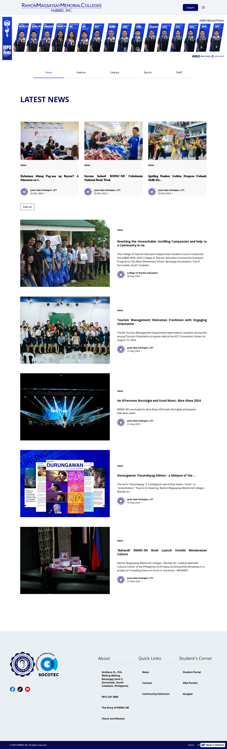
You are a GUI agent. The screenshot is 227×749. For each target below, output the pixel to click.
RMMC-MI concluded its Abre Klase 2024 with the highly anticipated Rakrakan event (156, 411)
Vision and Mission (113, 718)
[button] (203, 7)
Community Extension (156, 694)
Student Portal (192, 672)
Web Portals (190, 683)
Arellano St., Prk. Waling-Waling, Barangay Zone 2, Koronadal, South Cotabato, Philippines (115, 679)
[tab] (48, 72)
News (145, 672)
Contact (147, 683)
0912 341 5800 (110, 697)
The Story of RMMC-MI (115, 707)
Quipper (190, 7)
